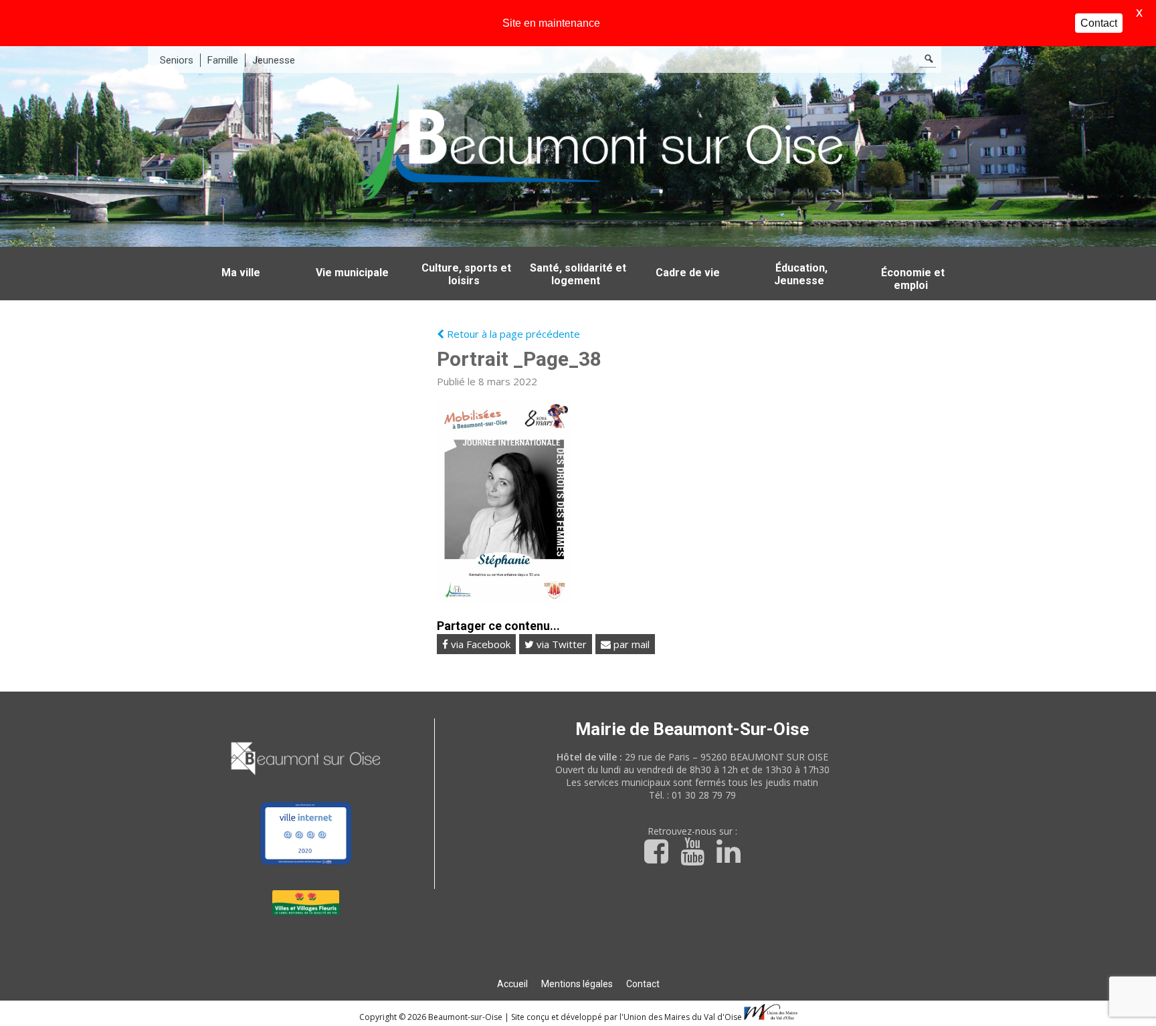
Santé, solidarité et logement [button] (578, 274)
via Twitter (560, 644)
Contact (643, 984)
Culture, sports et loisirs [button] (466, 274)
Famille (222, 60)
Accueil (512, 984)
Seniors (176, 60)
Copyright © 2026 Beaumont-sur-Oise (431, 1017)
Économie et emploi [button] (913, 279)
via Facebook (479, 644)
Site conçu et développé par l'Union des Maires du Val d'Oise (626, 1017)
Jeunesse (273, 60)
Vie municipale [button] (352, 272)
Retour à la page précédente (512, 333)
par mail (630, 644)
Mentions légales (577, 984)
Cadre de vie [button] (688, 272)
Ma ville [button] (240, 272)
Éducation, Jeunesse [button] (801, 274)
